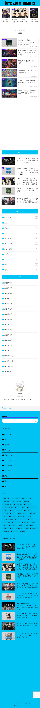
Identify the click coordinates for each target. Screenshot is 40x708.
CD (30, 498)
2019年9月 (8, 371)
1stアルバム (6, 498)
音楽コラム (6, 531)
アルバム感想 (18, 504)
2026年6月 (8, 293)
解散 (32, 525)
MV (14, 501)
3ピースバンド (16, 498)
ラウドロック (16, 522)
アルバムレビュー (8, 504)
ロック (5, 525)
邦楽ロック (19, 528)
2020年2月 (8, 345)
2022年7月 (8, 324)
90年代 (24, 498)
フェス (29, 516)
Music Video (6, 501)
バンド (5, 516)
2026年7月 (8, 288)
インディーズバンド (8, 507)
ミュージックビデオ (21, 519)
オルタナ (6, 510)
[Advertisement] (20, 125)
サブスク (13, 513)
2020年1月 (8, 350)
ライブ (30, 519)
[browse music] (20, 4)
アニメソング (20, 238)
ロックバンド (13, 525)
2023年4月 (8, 314)
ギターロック (28, 510)
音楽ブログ (15, 531)
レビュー (20, 254)
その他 (20, 228)
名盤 (21, 525)
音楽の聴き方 (34, 528)
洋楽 (20, 259)
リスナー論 (25, 522)
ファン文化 (21, 516)
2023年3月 (8, 319)
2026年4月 (8, 304)
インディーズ (28, 504)
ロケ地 (33, 522)
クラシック (20, 244)
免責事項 (27, 703)
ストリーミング (22, 513)
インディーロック (32, 507)
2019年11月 (8, 361)
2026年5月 (8, 298)
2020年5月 (8, 340)
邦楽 (20, 264)
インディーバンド (21, 507)
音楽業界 (23, 531)
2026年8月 (8, 283)
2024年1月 (8, 309)
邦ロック (6, 528)
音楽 (20, 270)
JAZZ (20, 223)
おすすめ (27, 501)
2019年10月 (8, 366)
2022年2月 (8, 330)
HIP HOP (20, 218)
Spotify (19, 501)
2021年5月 (8, 335)
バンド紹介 (20, 249)
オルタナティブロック (16, 510)
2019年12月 (8, 356)
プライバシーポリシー (16, 703)
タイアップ (32, 513)
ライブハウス (7, 522)
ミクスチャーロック (8, 519)
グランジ (6, 513)
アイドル (20, 233)
